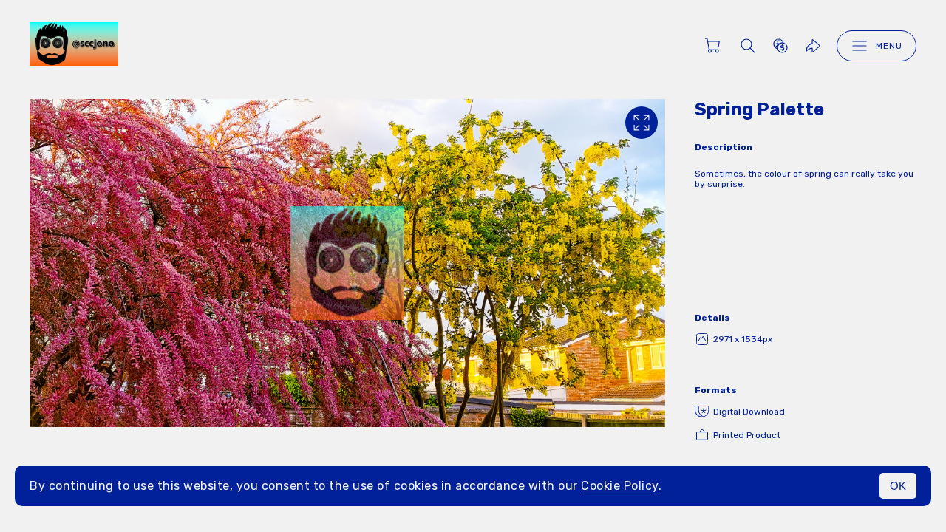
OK (898, 486)
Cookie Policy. (621, 486)
